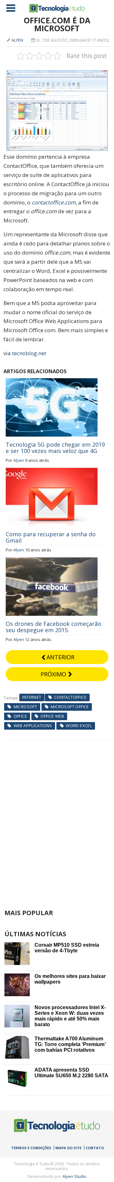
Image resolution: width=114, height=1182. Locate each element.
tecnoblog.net (29, 353)
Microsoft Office (70, 706)
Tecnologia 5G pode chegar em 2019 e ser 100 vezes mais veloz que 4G (55, 448)
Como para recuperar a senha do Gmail (51, 537)
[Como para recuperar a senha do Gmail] (52, 471)
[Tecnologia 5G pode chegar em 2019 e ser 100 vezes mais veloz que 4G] (52, 381)
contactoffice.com (54, 202)
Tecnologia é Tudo (57, 8)
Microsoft (25, 706)
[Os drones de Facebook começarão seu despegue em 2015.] (52, 560)
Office (20, 716)
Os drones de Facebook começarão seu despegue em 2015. (53, 627)
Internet (31, 697)
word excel (79, 725)
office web (52, 716)
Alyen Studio (74, 1176)
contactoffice (70, 697)
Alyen (17, 40)
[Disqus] (57, 818)
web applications (33, 725)
